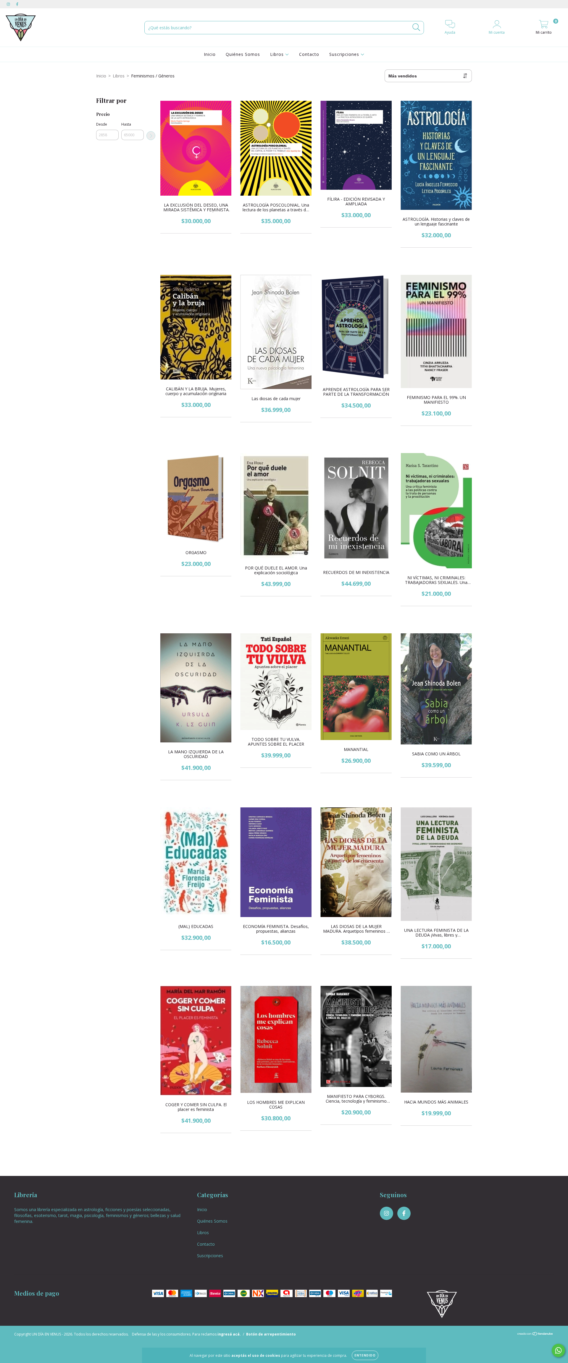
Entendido (365, 1355)
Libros (277, 54)
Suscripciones (345, 54)
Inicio (210, 54)
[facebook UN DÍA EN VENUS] (17, 4)
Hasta (126, 124)
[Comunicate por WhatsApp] (558, 1350)
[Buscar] (416, 27)
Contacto (309, 54)
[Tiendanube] (535, 1334)
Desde (101, 124)
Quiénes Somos (243, 54)
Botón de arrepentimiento (271, 1334)
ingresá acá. (229, 1334)
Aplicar (150, 135)
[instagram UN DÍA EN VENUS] (8, 4)
